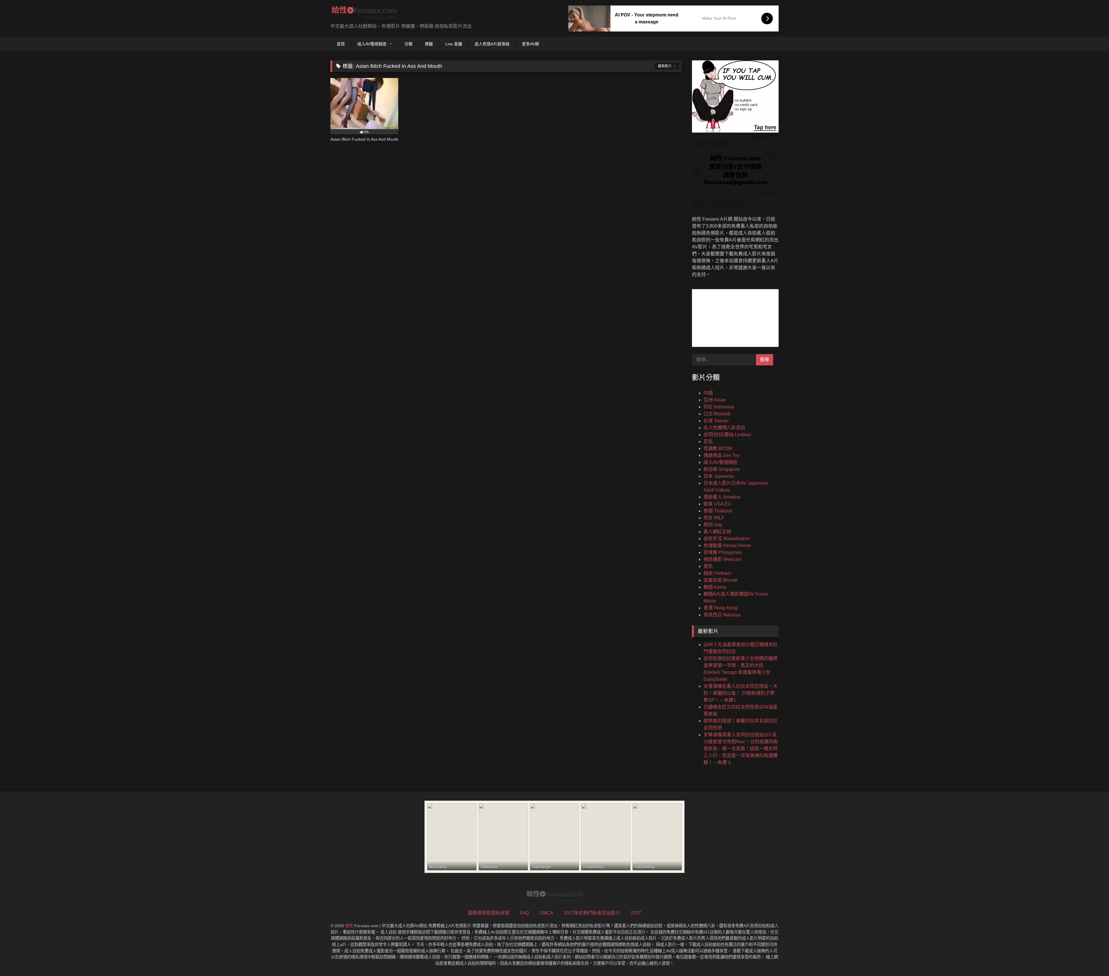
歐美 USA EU (717, 503)
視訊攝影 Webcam (722, 559)
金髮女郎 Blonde (721, 580)
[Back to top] (1091, 958)
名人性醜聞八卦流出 (724, 427)
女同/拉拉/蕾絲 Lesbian (727, 434)
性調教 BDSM (718, 448)
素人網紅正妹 (717, 531)
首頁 (341, 44)
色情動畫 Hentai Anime (727, 545)
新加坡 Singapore (722, 469)
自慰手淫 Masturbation (727, 538)
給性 (349, 925)
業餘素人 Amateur (722, 496)
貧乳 (708, 566)
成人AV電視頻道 (371, 44)
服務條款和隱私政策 (488, 912)
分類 (408, 44)
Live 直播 (453, 44)
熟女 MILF (714, 517)
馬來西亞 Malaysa (722, 614)
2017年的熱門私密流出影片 (592, 912)
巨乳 (708, 441)
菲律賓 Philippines (723, 552)
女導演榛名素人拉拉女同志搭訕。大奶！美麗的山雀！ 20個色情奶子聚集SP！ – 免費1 (740, 693)
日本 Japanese (719, 476)
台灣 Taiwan (716, 420)
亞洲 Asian (715, 399)
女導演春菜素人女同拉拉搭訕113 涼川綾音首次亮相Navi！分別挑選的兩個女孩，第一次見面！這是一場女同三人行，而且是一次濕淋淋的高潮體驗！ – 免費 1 (741, 748)
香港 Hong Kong (720, 607)
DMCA (546, 912)
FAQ (524, 912)
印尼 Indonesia (719, 406)
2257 (636, 912)
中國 (708, 393)
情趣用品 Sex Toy (722, 455)
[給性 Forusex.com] (364, 14)
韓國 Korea (715, 587)
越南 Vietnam (717, 573)
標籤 (429, 44)
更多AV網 (530, 44)
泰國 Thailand (718, 510)
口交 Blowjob (717, 413)
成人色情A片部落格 (492, 44)
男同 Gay (713, 524)
